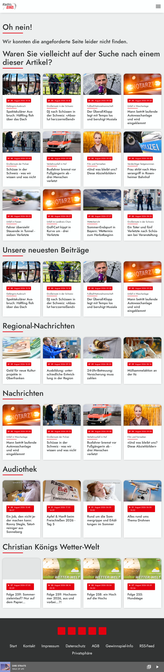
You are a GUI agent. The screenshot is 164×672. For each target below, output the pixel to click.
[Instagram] (82, 631)
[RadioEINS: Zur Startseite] (78, 6)
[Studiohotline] (102, 631)
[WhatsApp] (61, 631)
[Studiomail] (92, 631)
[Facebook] (72, 631)
